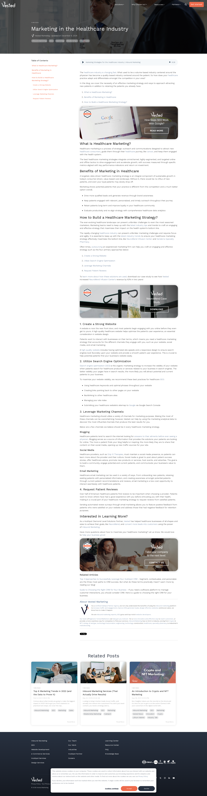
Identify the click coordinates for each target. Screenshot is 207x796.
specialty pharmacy (159, 623)
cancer (150, 151)
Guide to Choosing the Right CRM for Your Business (103, 590)
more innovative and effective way (145, 619)
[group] (129, 62)
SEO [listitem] (53, 710)
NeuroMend (114, 524)
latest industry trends (131, 236)
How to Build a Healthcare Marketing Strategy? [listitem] (43, 79)
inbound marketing (163, 606)
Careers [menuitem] (71, 758)
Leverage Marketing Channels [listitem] (43, 94)
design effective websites (149, 608)
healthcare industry (108, 233)
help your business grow (93, 535)
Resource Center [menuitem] (112, 745)
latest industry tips (139, 225)
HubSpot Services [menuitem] (38, 758)
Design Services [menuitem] (37, 763)
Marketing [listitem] (62, 710)
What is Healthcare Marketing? (98, 92)
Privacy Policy (143, 776)
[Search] (185, 4)
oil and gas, (93, 623)
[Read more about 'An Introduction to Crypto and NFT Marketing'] (153, 672)
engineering (120, 623)
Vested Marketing (42, 36)
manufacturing (85, 625)
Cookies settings (112, 788)
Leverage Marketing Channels (97, 266)
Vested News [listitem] (138, 714)
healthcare (173, 75)
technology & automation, (106, 623)
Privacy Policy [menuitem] (36, 784)
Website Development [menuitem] (40, 749)
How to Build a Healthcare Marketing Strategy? (106, 102)
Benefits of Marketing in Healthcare (100, 97)
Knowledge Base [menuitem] (112, 754)
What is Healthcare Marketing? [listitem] (44, 66)
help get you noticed (120, 619)
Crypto (172, 621)
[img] (170, 62)
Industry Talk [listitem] (153, 718)
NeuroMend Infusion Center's (102, 279)
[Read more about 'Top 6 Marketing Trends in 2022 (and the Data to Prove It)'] (54, 672)
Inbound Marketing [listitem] (41, 710)
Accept (129, 788)
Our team (83, 619)
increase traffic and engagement (105, 608)
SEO (51, 41)
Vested (166, 276)
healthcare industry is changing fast (100, 72)
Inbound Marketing (39, 41)
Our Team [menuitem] (72, 741)
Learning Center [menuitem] (112, 741)
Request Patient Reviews (95, 270)
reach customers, (167, 619)
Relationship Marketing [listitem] (92, 714)
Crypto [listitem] (160, 714)
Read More (71, 722)
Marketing (60, 41)
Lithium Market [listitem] (138, 718)
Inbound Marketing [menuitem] (39, 741)
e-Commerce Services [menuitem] (40, 754)
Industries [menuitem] (72, 749)
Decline (146, 788)
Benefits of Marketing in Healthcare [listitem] (41, 71)
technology (129, 623)
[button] (83, 62)
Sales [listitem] (71, 710)
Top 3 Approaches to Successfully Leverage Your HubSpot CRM (108, 579)
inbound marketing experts (106, 614)
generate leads (133, 608)
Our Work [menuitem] (72, 745)
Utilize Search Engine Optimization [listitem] (45, 89)
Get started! (196, 4)
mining (85, 623)
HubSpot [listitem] (107, 714)
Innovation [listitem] (150, 714)
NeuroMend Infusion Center (139, 239)
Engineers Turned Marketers (99, 619)
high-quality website (91, 350)
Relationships (72, 41)
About (83, 601)
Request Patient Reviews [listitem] (42, 98)
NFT (81, 623)
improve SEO (122, 608)
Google (132, 405)
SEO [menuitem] (33, 745)
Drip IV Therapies (115, 454)
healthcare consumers (90, 151)
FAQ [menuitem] (106, 749)
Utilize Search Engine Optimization (99, 261)
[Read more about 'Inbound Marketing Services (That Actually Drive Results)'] (104, 672)
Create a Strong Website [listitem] (42, 85)
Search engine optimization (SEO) (95, 366)
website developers (143, 614)
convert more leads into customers (141, 524)
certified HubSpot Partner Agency (107, 606)
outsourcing (97, 247)
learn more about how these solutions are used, (104, 276)
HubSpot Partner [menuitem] (75, 754)
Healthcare (84, 41)
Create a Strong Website (95, 256)
